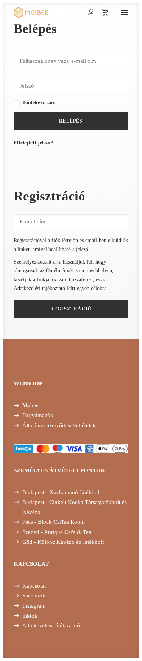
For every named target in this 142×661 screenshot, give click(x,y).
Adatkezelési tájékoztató (39, 288)
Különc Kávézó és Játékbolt (70, 542)
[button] (124, 12)
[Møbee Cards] (31, 12)
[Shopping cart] (101, 12)
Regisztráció (71, 309)
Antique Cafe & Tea (67, 532)
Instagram (34, 606)
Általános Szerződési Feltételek (59, 425)
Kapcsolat (34, 586)
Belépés (71, 121)
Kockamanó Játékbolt (75, 492)
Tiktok (29, 616)
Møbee (30, 405)
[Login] (88, 12)
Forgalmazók (37, 415)
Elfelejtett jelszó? (33, 143)
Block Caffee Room (61, 522)
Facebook (33, 596)
